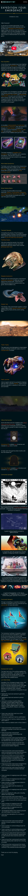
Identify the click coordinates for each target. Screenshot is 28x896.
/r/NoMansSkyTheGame (20, 507)
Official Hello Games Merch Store (14, 423)
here (15, 444)
